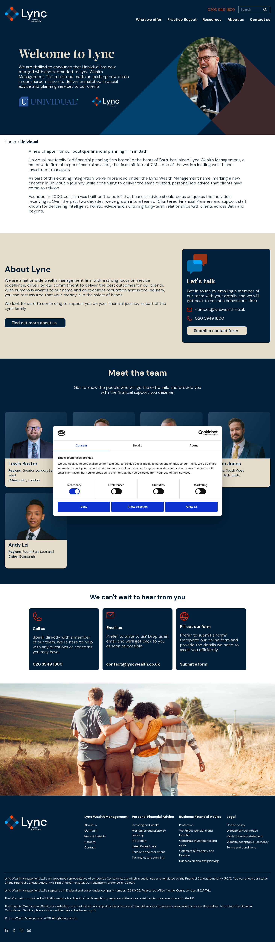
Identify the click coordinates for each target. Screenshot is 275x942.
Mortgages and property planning (149, 833)
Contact (90, 847)
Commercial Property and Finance (196, 853)
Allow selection (138, 506)
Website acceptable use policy (248, 842)
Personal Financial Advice (153, 816)
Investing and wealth (146, 825)
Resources (212, 19)
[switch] (116, 491)
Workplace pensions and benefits (196, 833)
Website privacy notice (242, 831)
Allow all (191, 506)
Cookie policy (236, 825)
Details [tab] (137, 445)
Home (10, 141)
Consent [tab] (81, 445)
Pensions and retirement (148, 852)
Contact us (260, 19)
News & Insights (95, 836)
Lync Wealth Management (106, 816)
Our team (90, 831)
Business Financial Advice (200, 816)
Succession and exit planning (199, 861)
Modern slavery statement (245, 836)
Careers (89, 842)
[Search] (266, 9)
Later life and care (144, 846)
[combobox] (251, 9)
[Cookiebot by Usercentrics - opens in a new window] (201, 433)
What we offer (148, 19)
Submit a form (193, 664)
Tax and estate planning (148, 858)
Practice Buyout (182, 19)
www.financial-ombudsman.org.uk (73, 910)
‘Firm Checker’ (64, 883)
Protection (139, 841)
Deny (83, 506)
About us (235, 19)
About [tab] (194, 445)
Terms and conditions (241, 847)
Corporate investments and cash (198, 843)
